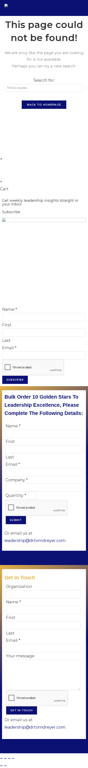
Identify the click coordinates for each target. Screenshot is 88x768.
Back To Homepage (44, 104)
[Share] (9, 758)
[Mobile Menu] (81, 8)
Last (6, 340)
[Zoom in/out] (1, 758)
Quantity (16, 495)
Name (9, 309)
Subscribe (15, 379)
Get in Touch (21, 710)
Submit (16, 520)
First (6, 324)
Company (17, 479)
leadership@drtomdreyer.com (35, 540)
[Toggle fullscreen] (5, 758)
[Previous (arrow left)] (1, 765)
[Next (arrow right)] (5, 765)
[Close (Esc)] (13, 758)
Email (9, 347)
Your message (20, 655)
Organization (19, 586)
